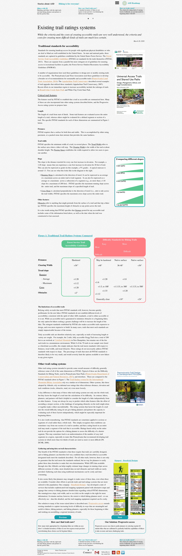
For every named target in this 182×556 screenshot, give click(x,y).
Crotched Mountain (63, 340)
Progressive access (96, 503)
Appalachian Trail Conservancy (75, 81)
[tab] (88, 18)
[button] (117, 4)
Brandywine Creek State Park (52, 89)
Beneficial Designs (78, 484)
